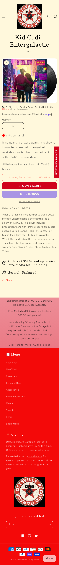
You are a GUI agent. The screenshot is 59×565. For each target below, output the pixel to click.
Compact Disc (13, 383)
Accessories (12, 389)
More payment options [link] (29, 201)
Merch (9, 403)
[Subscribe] (49, 524)
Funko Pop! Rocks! (15, 396)
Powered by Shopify (41, 559)
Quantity (6, 120)
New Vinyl (11, 369)
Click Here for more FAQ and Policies (29, 345)
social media (35, 456)
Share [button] (9, 280)
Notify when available (30, 186)
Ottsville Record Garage (25, 559)
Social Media (13, 423)
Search (10, 410)
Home (9, 417)
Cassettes (11, 376)
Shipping (5, 109)
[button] (3, 16)
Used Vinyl (11, 362)
